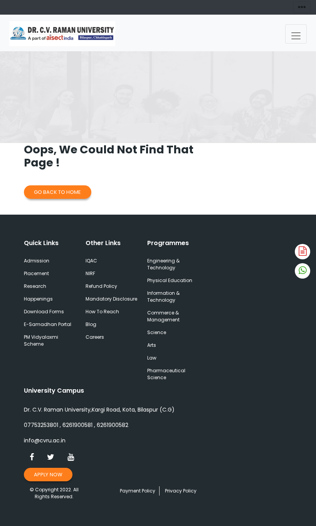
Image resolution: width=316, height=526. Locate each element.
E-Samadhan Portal (47, 324)
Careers (95, 337)
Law (151, 358)
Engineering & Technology (163, 264)
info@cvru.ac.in (45, 440)
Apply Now (48, 474)
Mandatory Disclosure (111, 299)
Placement (36, 273)
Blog (91, 324)
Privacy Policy (181, 490)
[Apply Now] (302, 251)
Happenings (38, 299)
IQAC (91, 260)
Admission (36, 260)
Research (35, 286)
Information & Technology (163, 296)
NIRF (90, 273)
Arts (151, 345)
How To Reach (102, 311)
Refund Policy (101, 286)
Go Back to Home (57, 192)
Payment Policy (137, 490)
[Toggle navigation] (296, 34)
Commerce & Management (163, 316)
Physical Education (169, 280)
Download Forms (44, 311)
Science (156, 332)
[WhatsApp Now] (302, 271)
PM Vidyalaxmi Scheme (41, 340)
